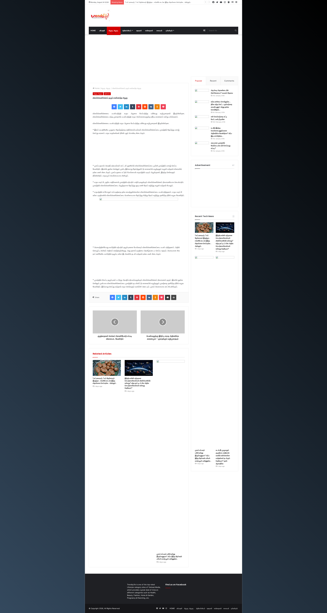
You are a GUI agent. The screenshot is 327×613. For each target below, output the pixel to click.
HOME (93, 31)
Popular (198, 81)
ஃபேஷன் (102, 31)
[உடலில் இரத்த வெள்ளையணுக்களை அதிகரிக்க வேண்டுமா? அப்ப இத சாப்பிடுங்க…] (202, 131)
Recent (213, 81)
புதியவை (107, 94)
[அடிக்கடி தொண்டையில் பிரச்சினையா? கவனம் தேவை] (202, 94)
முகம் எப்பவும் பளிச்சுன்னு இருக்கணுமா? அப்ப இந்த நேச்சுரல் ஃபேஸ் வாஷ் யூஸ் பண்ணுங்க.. (169, 556)
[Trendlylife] (99, 16)
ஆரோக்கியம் (126, 31)
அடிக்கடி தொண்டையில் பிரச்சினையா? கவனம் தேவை (222, 91)
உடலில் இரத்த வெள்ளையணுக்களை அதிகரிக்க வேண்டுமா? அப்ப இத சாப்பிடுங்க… (221, 132)
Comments (229, 81)
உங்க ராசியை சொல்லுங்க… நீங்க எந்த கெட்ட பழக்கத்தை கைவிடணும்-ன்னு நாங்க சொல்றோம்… (221, 105)
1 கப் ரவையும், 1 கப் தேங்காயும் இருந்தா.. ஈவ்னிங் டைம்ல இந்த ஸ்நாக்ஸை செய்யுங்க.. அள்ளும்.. (105, 380)
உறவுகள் (139, 31)
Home (97, 88)
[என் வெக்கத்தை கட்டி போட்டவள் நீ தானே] (202, 120)
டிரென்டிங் (169, 31)
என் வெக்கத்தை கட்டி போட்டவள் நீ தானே (219, 118)
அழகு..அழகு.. (114, 31)
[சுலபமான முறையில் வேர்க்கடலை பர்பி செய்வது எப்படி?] (202, 146)
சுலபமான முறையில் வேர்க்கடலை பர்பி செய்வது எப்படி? (220, 146)
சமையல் (159, 31)
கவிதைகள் (149, 31)
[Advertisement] (189, 13)
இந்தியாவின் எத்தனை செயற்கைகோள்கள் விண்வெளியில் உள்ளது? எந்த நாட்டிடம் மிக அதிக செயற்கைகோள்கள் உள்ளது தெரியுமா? (170, 2)
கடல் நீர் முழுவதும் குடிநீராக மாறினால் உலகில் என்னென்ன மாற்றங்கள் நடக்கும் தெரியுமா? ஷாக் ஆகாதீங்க (223, 457)
